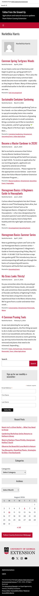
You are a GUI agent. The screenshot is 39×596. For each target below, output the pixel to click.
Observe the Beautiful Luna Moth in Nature (19, 446)
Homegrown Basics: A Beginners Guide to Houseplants (17, 191)
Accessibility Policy (17, 591)
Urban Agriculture (19, 136)
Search (4, 359)
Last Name (5, 402)
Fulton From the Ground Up (14, 12)
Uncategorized (17, 93)
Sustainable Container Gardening (18, 99)
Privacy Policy (6, 591)
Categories (6, 469)
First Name (5, 395)
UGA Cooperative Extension (19, 2)
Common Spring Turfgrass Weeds (18, 60)
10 (9, 512)
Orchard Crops (17, 349)
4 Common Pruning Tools (14, 317)
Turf (10, 93)
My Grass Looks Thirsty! (13, 276)
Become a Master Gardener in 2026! (19, 143)
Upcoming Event (7, 136)
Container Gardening (16, 134)
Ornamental (27, 134)
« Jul (19, 527)
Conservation (13, 308)
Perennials (31, 308)
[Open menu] (3, 25)
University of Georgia (11, 586)
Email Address (7, 388)
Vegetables (10, 183)
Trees (11, 351)
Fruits (10, 349)
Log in (4, 574)
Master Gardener (14, 181)
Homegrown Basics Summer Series (19, 234)
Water (4, 310)
